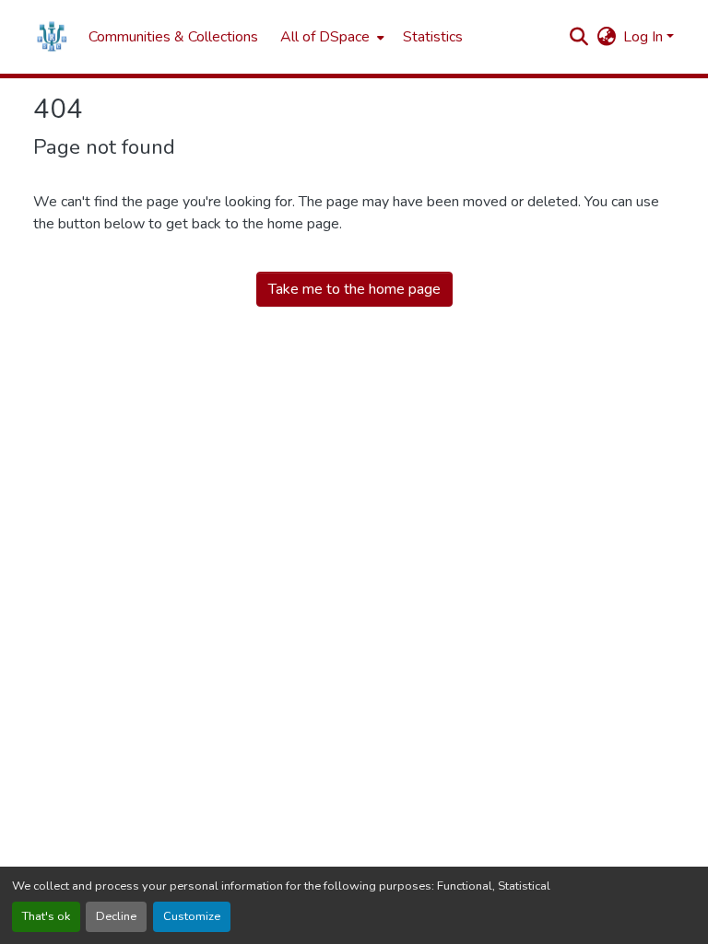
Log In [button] (645, 37)
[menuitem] (330, 37)
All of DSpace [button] (325, 37)
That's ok (46, 916)
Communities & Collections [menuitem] (173, 37)
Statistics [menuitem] (433, 37)
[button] (51, 36)
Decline (116, 916)
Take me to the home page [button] (354, 289)
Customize (191, 916)
